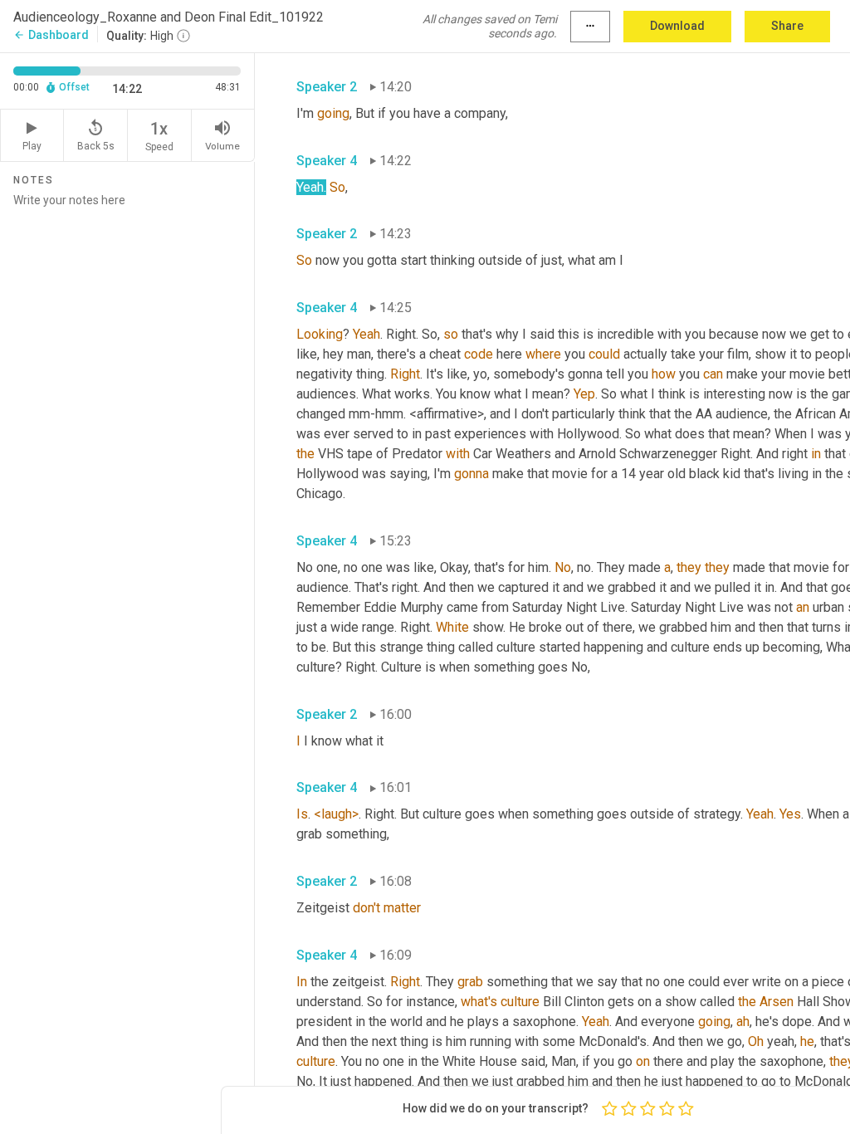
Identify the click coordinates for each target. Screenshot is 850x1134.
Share (787, 25)
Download (677, 25)
